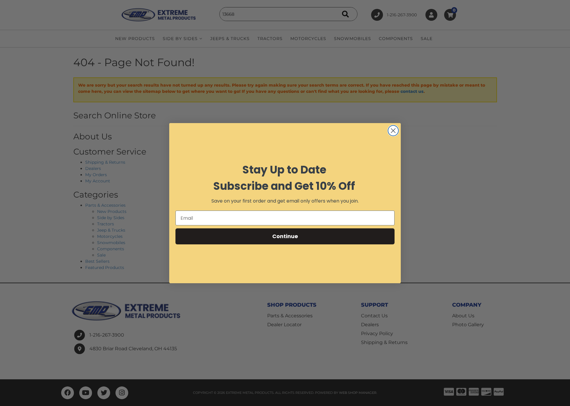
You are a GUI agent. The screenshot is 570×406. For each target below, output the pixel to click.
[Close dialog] (393, 130)
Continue (285, 236)
